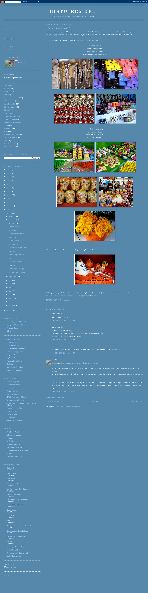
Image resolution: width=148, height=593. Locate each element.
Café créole (10, 478)
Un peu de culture (10, 137)
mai (10, 291)
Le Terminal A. (12, 411)
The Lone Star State (11, 134)
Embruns (9, 364)
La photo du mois (10, 119)
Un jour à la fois (12, 354)
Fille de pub (8, 113)
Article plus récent (53, 401)
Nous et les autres (10, 122)
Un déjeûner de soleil (14, 447)
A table (6, 91)
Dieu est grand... (10, 107)
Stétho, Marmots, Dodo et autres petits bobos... (21, 404)
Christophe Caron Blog (15, 546)
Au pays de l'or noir (11, 98)
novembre (12, 220)
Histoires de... (74, 11)
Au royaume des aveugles (15, 370)
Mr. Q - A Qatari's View (15, 325)
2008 (9, 206)
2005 (9, 310)
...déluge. (11, 251)
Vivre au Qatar (12, 328)
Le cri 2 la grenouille (14, 381)
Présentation (8, 128)
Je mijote (9, 453)
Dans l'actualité (9, 104)
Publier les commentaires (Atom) (68, 406)
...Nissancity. (13, 244)
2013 (9, 187)
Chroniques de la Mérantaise (17, 499)
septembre (13, 276)
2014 (9, 184)
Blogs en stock (9, 101)
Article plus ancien (137, 401)
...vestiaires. (12, 230)
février (11, 302)
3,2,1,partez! (11, 515)
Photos (56, 301)
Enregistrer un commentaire (56, 397)
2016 (9, 177)
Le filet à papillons (13, 550)
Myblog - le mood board (15, 536)
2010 (9, 198)
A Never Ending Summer (15, 348)
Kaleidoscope (11, 510)
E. (52, 359)
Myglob (9, 541)
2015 (9, 180)
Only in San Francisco (14, 367)
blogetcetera (11, 473)
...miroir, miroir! (14, 226)
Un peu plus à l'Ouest (14, 361)
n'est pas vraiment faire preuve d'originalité (109, 32)
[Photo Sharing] (73, 89)
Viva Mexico (64, 301)
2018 (9, 169)
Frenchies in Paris (13, 384)
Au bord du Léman (13, 556)
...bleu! (11, 258)
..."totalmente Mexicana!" (17, 272)
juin (10, 287)
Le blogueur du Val (13, 417)
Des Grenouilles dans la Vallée (17, 553)
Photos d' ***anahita (14, 408)
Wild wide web (9, 147)
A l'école (7, 88)
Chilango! (10, 468)
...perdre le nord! (14, 237)
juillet (11, 284)
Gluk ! (8, 520)
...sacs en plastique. (15, 261)
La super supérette (13, 444)
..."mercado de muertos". (58, 28)
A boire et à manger (14, 435)
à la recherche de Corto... (16, 504)
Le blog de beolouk (13, 387)
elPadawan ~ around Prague (17, 397)
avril (10, 294)
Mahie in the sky (12, 394)
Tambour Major (12, 345)
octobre (12, 223)
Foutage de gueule (10, 116)
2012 (9, 191)
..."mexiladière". (14, 240)
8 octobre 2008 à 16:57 (63, 353)
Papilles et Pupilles (13, 432)
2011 (9, 195)
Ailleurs (7, 94)
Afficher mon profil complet (26, 66)
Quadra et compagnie (14, 420)
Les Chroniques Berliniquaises (17, 489)
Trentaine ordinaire (13, 494)
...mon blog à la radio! (16, 254)
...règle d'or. (12, 265)
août (10, 280)
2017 (9, 173)
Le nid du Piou (11, 342)
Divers (6, 110)
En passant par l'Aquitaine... (17, 531)
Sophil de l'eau (11, 357)
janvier (11, 305)
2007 (9, 209)
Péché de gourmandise (14, 456)
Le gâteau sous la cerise (15, 400)
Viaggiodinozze (12, 391)
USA (5, 140)
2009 (9, 202)
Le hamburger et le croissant (17, 450)
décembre (12, 216)
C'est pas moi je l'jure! (15, 351)
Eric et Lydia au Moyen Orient (17, 321)
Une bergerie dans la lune (16, 483)
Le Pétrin (10, 441)
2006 (9, 213)
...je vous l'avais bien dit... (17, 247)
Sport (6, 131)
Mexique (9, 438)
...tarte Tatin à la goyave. (17, 268)
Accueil (95, 401)
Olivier (9, 331)
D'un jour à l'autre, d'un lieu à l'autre (20, 525)
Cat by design (11, 414)
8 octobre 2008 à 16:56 (63, 320)
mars (11, 298)
